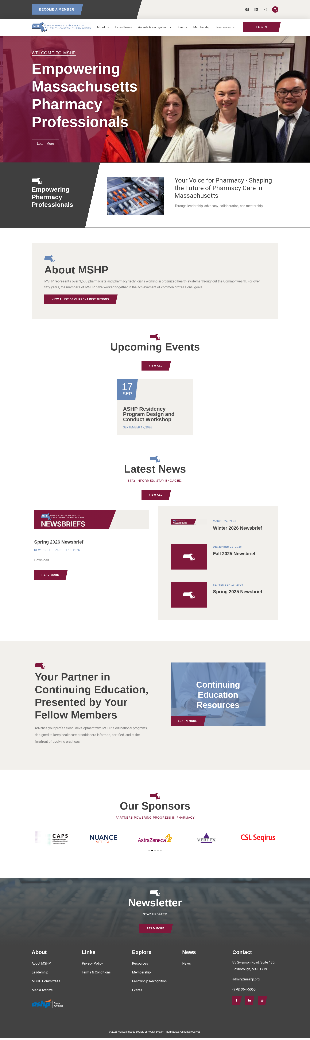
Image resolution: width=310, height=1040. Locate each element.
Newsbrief (42, 550)
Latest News (123, 27)
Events (182, 27)
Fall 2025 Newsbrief (234, 553)
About (101, 27)
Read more (50, 574)
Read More (155, 928)
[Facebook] (247, 9)
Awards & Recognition (152, 27)
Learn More (187, 721)
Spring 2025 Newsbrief (237, 591)
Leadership (40, 972)
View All (155, 365)
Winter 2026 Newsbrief (237, 528)
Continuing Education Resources (218, 694)
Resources (224, 27)
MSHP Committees (46, 981)
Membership (201, 27)
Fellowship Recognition (149, 981)
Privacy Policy (92, 963)
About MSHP (41, 963)
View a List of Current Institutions (80, 299)
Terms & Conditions (96, 972)
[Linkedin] (256, 9)
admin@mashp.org (246, 979)
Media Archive (42, 990)
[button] (149, 850)
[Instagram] (265, 9)
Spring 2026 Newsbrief (58, 542)
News (186, 963)
